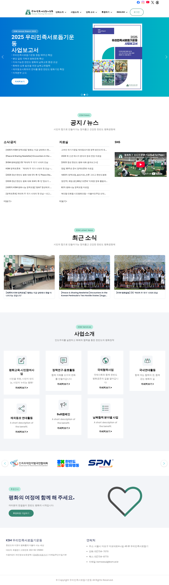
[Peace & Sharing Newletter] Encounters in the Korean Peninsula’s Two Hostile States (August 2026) (84, 294)
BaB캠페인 (63, 414)
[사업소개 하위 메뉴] (80, 12)
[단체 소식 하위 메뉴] (96, 12)
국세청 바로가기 (40, 554)
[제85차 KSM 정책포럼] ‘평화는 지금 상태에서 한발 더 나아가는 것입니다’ (29, 294)
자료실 (63, 142)
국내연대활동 (147, 370)
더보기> (8, 201)
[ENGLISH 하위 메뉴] (127, 12)
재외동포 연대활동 (22, 418)
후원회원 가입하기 (21, 513)
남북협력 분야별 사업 (105, 417)
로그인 (137, 12)
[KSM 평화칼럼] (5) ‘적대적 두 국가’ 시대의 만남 (137, 292)
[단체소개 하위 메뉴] (65, 12)
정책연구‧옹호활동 (63, 370)
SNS (117, 142)
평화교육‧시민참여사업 (21, 371)
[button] (3, 57)
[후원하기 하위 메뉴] (111, 12)
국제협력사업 (105, 369)
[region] (84, 57)
